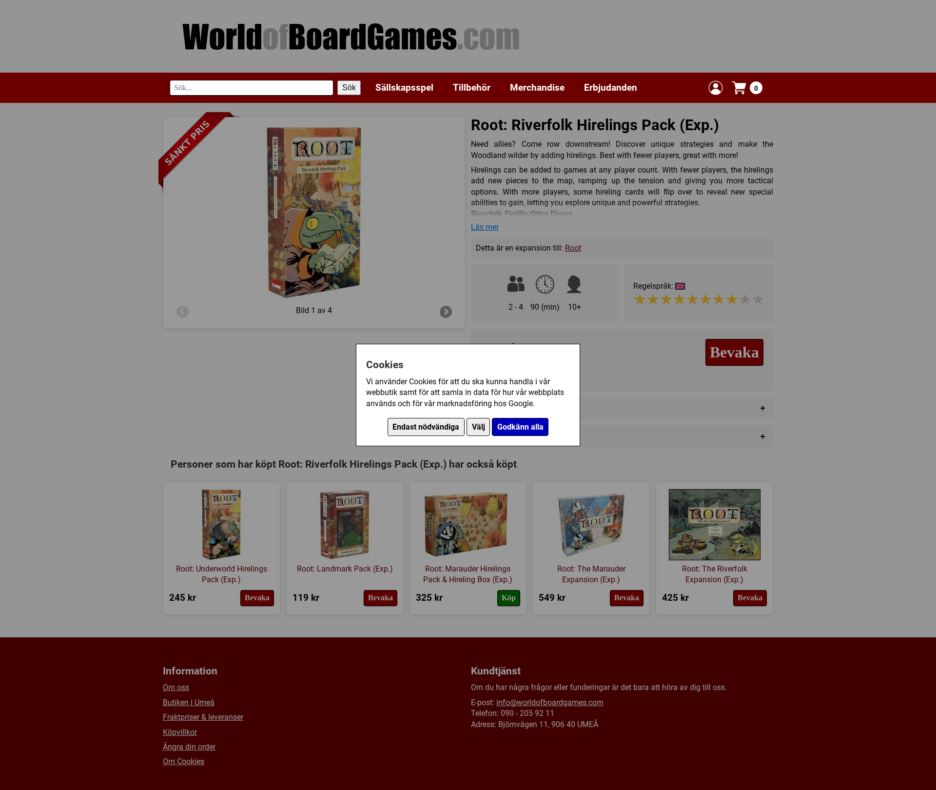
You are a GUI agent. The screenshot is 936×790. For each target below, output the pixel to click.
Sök (349, 87)
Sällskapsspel (404, 87)
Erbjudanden (610, 87)
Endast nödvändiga (425, 427)
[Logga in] (715, 88)
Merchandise (537, 87)
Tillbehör (471, 87)
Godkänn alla (520, 427)
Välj (478, 427)
